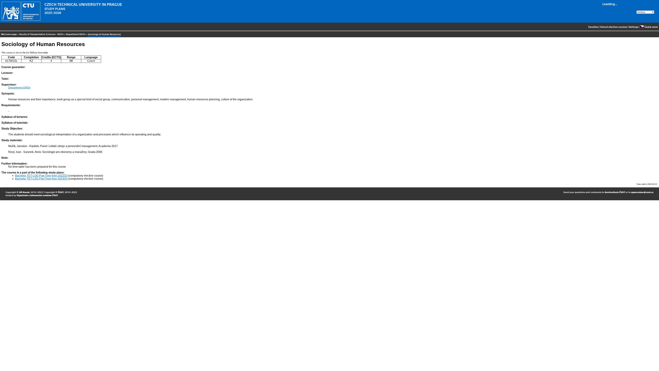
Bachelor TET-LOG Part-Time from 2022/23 (41, 175)
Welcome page (9, 34)
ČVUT (61, 192)
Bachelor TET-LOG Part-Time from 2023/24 (41, 178)
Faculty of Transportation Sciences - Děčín (41, 34)
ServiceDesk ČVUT (615, 192)
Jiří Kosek (24, 192)
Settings (633, 26)
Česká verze (651, 26)
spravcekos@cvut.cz (642, 192)
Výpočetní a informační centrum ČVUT (37, 195)
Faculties (593, 26)
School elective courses (613, 26)
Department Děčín (75, 34)
